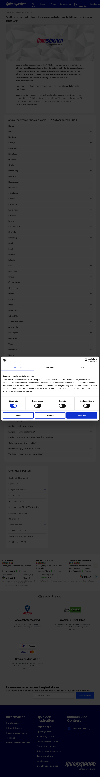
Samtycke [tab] (17, 367)
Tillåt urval (50, 415)
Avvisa (18, 415)
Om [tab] (82, 367)
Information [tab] (50, 367)
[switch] (37, 406)
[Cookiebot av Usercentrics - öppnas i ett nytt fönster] (86, 360)
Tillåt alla (82, 415)
